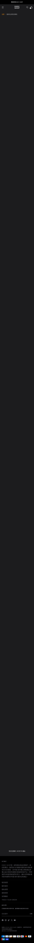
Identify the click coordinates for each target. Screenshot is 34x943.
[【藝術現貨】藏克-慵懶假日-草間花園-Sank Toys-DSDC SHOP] (25, 783)
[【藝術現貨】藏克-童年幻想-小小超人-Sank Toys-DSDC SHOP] (9, 705)
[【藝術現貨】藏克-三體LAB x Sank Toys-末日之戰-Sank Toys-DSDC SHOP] (25, 425)
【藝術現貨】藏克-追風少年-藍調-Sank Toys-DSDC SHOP (9, 799)
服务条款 (5, 886)
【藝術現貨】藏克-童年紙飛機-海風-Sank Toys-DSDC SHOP (25, 761)
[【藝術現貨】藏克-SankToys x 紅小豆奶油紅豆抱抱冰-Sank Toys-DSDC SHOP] (9, 425)
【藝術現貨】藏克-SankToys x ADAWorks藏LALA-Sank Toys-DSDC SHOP (25, 400)
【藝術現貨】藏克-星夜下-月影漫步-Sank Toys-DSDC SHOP (25, 75)
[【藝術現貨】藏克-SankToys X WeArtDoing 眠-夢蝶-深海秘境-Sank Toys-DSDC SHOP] (9, 218)
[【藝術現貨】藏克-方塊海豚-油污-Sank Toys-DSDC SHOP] (9, 59)
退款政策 (5, 893)
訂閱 (31, 914)
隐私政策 (5, 889)
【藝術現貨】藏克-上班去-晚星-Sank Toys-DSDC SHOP (25, 721)
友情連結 (5, 896)
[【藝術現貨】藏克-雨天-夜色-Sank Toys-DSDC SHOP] (25, 546)
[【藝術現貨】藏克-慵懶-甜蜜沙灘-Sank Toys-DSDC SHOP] (25, 505)
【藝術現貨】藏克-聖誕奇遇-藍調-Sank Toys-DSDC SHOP (9, 681)
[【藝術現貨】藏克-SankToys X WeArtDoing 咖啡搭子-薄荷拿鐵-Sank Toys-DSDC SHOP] (9, 175)
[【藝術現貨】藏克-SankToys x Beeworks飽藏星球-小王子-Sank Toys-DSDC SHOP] (9, 382)
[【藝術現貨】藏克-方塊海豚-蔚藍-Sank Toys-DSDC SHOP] (25, 261)
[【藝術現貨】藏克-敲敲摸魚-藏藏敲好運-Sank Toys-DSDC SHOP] (25, 465)
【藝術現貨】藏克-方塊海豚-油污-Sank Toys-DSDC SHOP (9, 75)
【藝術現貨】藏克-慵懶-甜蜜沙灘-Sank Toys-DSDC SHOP (25, 522)
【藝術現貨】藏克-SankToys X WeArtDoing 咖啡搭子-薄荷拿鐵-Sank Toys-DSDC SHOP (9, 194)
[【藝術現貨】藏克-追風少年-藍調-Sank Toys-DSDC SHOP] (9, 783)
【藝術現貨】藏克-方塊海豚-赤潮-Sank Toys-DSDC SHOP (25, 317)
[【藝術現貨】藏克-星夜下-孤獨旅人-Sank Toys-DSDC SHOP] (9, 97)
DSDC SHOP (13, 927)
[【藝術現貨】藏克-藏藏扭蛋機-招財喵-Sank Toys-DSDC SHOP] (25, 584)
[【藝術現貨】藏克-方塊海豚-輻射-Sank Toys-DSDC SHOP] (9, 301)
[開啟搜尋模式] (27, 7)
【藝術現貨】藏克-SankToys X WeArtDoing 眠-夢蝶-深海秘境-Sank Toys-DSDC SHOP (9, 236)
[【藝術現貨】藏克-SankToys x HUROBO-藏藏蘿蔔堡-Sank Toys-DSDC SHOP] (9, 339)
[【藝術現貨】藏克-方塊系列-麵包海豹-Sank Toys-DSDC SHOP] (9, 261)
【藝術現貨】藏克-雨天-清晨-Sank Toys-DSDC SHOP (9, 600)
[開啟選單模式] (3, 7)
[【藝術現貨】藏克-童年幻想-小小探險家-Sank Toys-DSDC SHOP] (25, 665)
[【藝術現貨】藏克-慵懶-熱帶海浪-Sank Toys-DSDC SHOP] (9, 546)
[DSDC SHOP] (17, 7)
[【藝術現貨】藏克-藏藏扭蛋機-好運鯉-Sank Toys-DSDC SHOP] (9, 624)
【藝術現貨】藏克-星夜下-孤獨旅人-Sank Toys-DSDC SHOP (9, 113)
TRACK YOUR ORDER (9, 900)
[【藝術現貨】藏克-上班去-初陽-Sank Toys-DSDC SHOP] (9, 745)
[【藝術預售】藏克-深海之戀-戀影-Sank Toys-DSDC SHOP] (25, 97)
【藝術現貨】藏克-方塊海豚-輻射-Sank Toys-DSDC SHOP (9, 317)
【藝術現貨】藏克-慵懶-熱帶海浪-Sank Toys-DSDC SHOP (9, 562)
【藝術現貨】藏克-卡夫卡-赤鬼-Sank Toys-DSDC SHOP (25, 234)
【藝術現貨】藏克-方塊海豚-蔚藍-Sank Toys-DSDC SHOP (25, 277)
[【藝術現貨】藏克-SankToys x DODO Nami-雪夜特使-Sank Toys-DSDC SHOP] (25, 339)
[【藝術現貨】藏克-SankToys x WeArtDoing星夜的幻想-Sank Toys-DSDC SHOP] (25, 175)
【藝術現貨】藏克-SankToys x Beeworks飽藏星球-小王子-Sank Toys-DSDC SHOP (9, 400)
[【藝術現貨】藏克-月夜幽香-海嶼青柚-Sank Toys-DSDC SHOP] (25, 135)
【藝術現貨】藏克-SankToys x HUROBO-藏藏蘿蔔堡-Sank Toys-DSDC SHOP (9, 358)
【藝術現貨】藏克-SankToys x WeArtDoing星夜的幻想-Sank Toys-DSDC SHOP (25, 194)
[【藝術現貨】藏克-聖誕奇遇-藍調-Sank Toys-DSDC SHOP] (9, 665)
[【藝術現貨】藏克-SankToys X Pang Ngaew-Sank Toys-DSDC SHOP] (9, 465)
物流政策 (5, 882)
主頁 (3, 14)
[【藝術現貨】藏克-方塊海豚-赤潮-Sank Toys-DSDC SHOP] (25, 301)
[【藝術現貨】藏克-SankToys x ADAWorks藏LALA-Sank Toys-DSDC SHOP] (25, 382)
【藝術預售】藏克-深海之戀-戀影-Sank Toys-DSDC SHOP (25, 113)
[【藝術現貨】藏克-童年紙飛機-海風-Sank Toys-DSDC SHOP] (25, 745)
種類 (18, 42)
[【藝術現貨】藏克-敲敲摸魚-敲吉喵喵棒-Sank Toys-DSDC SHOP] (9, 505)
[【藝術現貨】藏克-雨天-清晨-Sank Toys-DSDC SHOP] (9, 584)
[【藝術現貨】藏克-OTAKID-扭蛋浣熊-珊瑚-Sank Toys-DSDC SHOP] (9, 135)
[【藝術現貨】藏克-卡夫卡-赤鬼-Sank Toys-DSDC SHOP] (25, 218)
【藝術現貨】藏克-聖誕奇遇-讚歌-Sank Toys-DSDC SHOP (25, 640)
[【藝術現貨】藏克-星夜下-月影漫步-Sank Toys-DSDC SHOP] (25, 59)
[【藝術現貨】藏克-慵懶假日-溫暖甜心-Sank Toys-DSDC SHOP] (9, 824)
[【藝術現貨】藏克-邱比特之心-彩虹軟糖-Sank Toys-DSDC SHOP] (25, 824)
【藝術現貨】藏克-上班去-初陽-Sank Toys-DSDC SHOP (9, 761)
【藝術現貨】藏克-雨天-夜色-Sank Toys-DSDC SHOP (25, 562)
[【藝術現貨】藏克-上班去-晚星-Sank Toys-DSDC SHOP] (25, 705)
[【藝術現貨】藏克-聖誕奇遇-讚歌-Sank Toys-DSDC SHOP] (25, 624)
